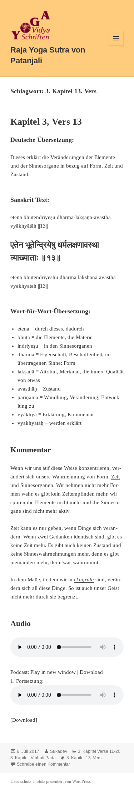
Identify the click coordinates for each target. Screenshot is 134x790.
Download (91, 672)
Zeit (115, 477)
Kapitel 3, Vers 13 (46, 121)
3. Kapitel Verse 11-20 (99, 751)
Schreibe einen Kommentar (43, 764)
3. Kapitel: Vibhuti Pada (33, 757)
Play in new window (53, 672)
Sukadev (58, 751)
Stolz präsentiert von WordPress (63, 781)
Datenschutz (20, 781)
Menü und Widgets (116, 45)
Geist (113, 588)
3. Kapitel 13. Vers (83, 757)
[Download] (23, 720)
